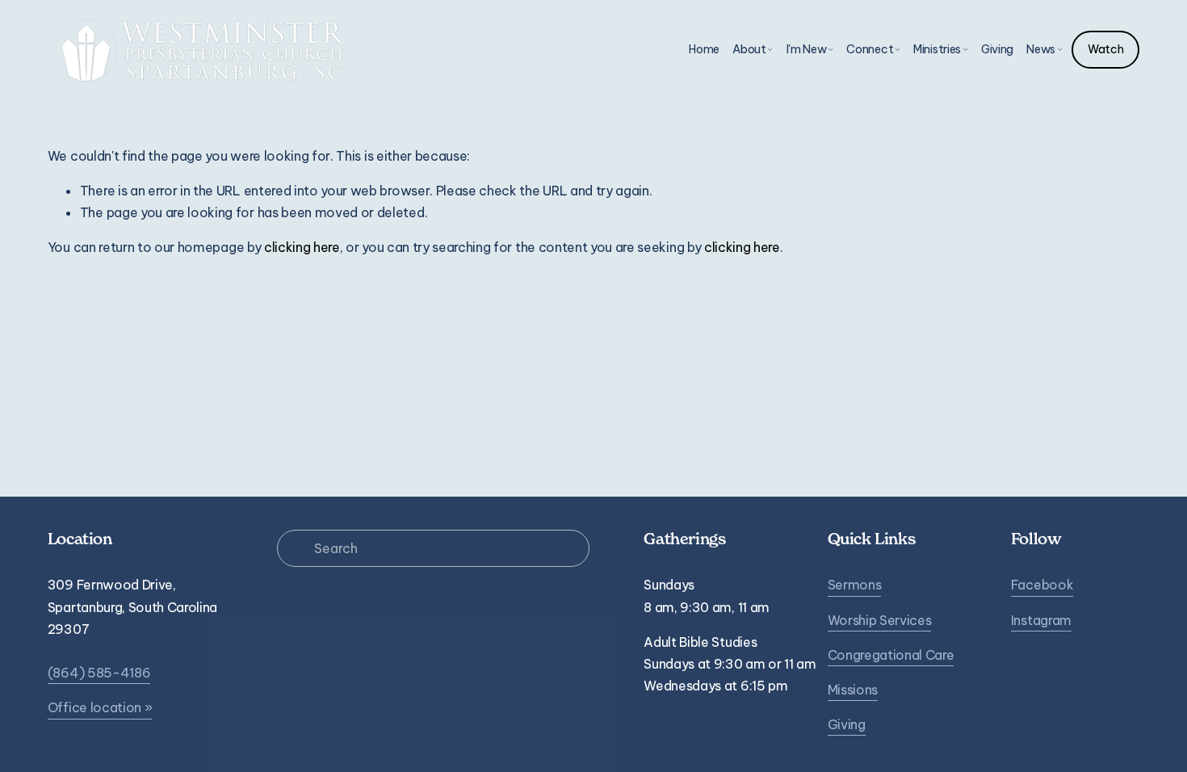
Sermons (855, 585)
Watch (1106, 49)
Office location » (100, 707)
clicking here (302, 247)
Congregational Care (891, 655)
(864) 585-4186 (99, 673)
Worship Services (880, 620)
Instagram (1041, 620)
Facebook (1042, 585)
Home (704, 49)
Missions (853, 690)
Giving (997, 49)
